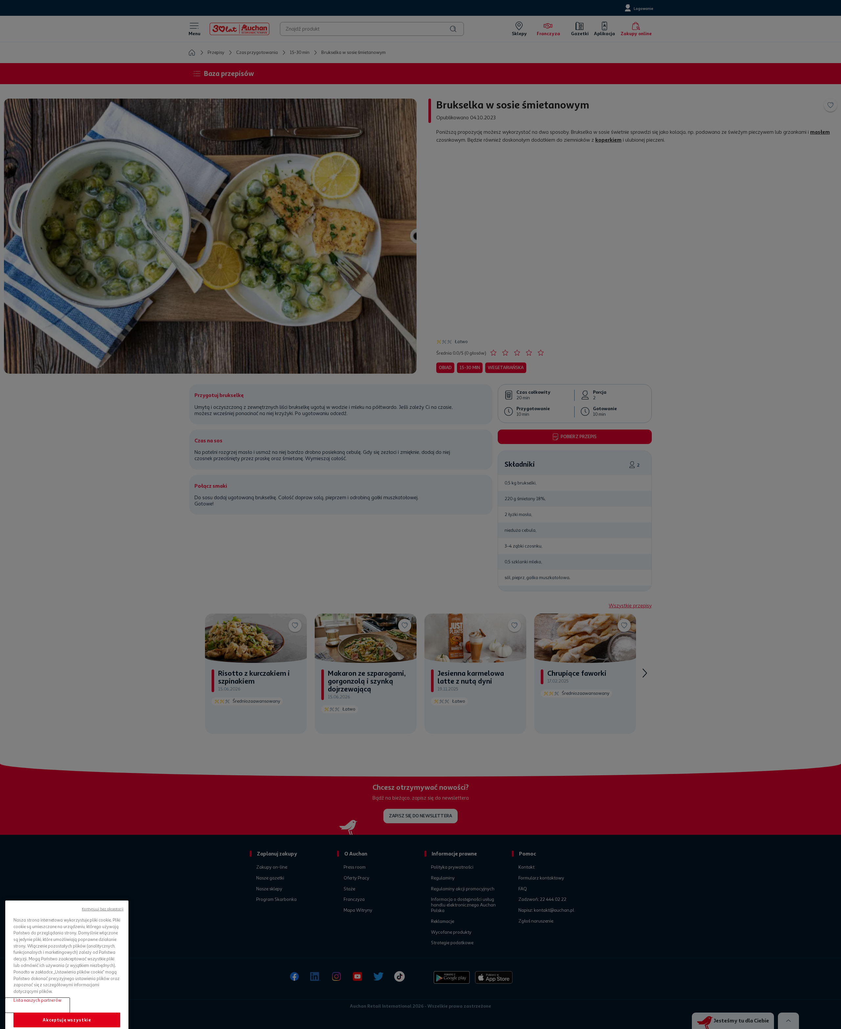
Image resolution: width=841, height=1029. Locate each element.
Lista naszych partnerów (37, 966)
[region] (66, 945)
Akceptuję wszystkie (67, 986)
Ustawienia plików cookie (67, 1003)
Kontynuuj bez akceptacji (103, 876)
